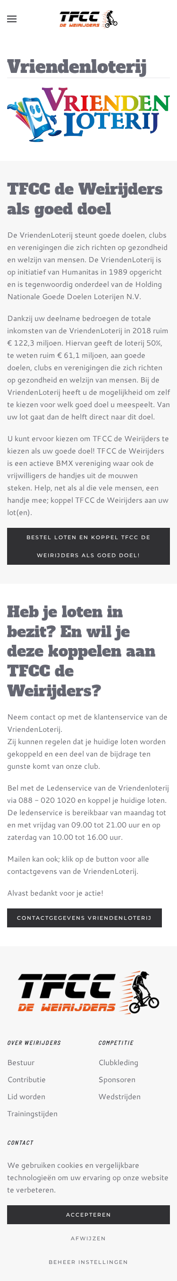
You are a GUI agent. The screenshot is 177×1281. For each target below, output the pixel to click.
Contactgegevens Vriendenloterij (84, 918)
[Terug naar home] (89, 19)
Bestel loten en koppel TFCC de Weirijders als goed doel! (88, 546)
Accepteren (88, 1214)
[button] (12, 19)
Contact (20, 1142)
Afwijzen (88, 1238)
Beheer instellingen (88, 1262)
